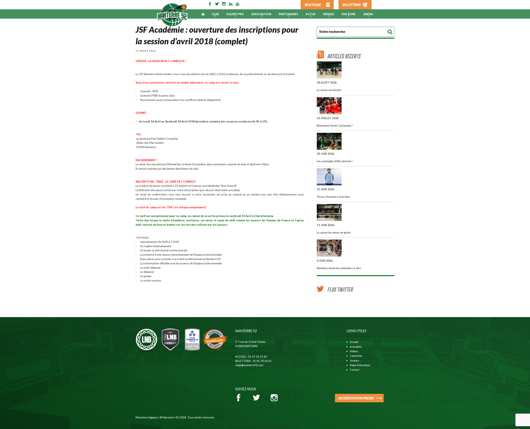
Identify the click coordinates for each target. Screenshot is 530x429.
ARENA (368, 14)
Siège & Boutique (360, 365)
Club (215, 14)
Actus (311, 14)
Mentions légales (147, 417)
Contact (354, 369)
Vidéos (354, 351)
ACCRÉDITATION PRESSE (356, 398)
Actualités (356, 346)
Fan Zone (348, 14)
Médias (328, 14)
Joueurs (354, 360)
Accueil (354, 342)
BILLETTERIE (352, 5)
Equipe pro (235, 14)
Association (261, 14)
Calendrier (356, 355)
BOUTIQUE (313, 5)
